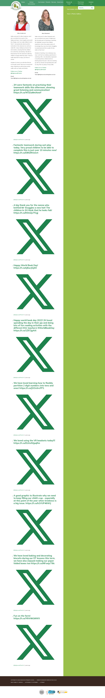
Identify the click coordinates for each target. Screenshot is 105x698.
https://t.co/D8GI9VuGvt (26, 152)
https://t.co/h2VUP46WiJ (38, 503)
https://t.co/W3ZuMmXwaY (27, 92)
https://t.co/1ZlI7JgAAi (25, 330)
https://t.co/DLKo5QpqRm (27, 443)
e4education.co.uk (51, 680)
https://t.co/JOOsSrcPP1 (31, 388)
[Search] (92, 8)
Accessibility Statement (31, 682)
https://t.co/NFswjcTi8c (43, 563)
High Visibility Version (17, 682)
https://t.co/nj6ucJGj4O (25, 267)
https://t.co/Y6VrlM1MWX (27, 618)
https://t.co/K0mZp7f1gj (26, 212)
